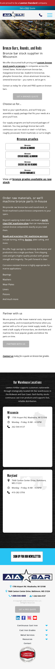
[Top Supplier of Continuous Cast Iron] (27, 576)
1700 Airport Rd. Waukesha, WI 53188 (29, 586)
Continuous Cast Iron (27, 625)
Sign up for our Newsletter (27, 557)
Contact (27, 643)
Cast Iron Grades (27, 630)
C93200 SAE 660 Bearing (27, 164)
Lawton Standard (22, 3)
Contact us (8, 356)
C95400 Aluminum (27, 148)
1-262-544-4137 (39, 596)
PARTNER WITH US (16, 344)
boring (28, 239)
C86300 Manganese (27, 172)
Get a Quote (27, 8)
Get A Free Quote (27, 609)
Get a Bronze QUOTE (27, 96)
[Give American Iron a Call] (40, 15)
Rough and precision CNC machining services (25, 236)
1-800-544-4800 (18, 595)
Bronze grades (27, 139)
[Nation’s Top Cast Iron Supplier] (14, 14)
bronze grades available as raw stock (27, 180)
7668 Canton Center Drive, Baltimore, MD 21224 (29, 591)
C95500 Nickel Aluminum (27, 156)
